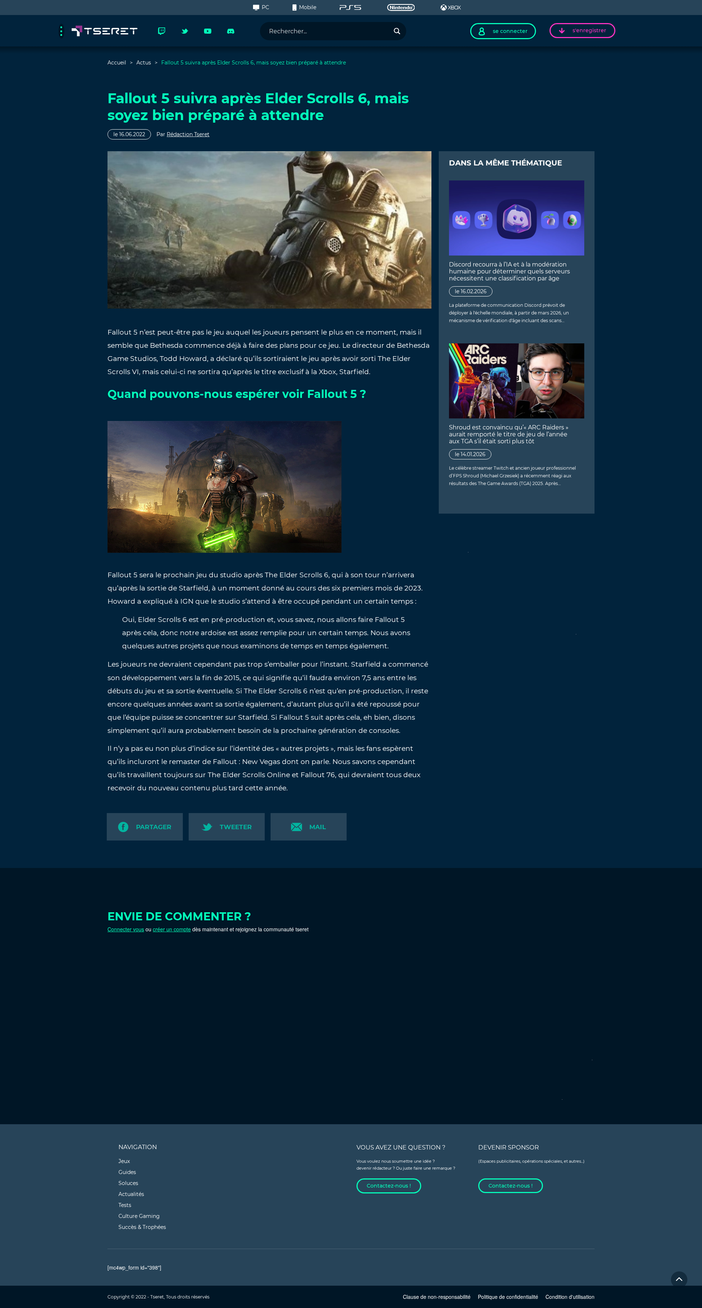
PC (265, 7)
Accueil (116, 62)
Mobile (307, 7)
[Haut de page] (679, 1279)
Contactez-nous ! (389, 1185)
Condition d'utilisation (570, 1296)
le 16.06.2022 (129, 134)
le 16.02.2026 (471, 291)
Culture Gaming (139, 1216)
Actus (143, 62)
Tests (124, 1205)
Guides (127, 1172)
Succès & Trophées (142, 1227)
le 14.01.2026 (470, 454)
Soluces (128, 1183)
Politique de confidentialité (508, 1296)
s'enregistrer (589, 30)
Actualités (131, 1194)
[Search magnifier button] (397, 31)
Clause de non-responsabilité (437, 1296)
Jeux (124, 1161)
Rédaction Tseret (188, 134)
